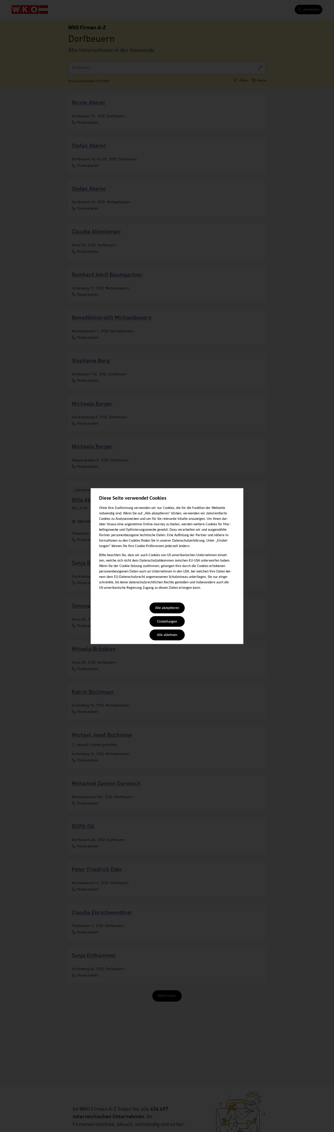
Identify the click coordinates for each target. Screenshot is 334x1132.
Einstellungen (167, 621)
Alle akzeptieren (167, 608)
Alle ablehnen (167, 635)
